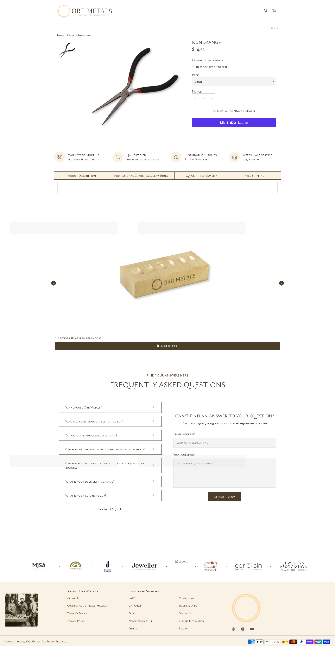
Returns (184, 628)
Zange (70, 35)
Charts (133, 628)
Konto (274, 27)
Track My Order (188, 605)
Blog (132, 613)
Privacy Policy (76, 621)
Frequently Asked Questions (167, 384)
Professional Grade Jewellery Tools (141, 175)
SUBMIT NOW (224, 497)
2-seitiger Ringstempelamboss (78, 338)
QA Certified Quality (201, 175)
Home (60, 35)
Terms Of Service (77, 613)
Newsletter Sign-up (141, 621)
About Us (73, 598)
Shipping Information (191, 621)
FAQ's (132, 598)
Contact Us (186, 613)
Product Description (81, 175)
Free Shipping (254, 175)
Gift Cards (135, 605)
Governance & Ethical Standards (87, 605)
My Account (186, 598)
